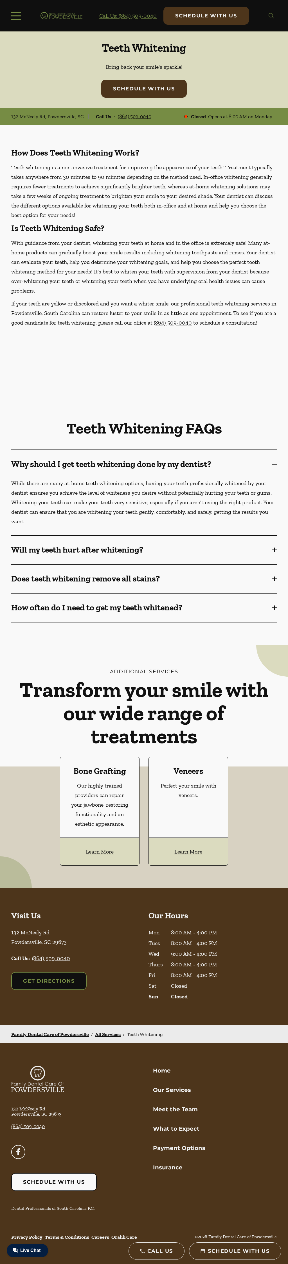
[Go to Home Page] (61, 15)
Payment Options (179, 1148)
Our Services (172, 1090)
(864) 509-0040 (134, 116)
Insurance (168, 1167)
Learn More (100, 851)
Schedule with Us (206, 16)
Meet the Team (175, 1109)
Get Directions (49, 981)
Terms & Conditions (67, 1237)
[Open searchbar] (271, 16)
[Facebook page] (18, 1152)
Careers (100, 1237)
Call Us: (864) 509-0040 (128, 15)
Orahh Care (124, 1237)
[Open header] (17, 16)
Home (162, 1070)
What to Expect (176, 1128)
